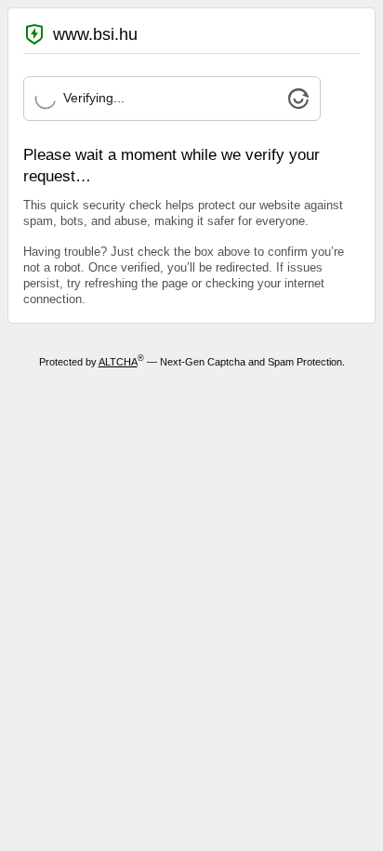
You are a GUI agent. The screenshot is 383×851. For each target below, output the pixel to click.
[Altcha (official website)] (298, 104)
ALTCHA (118, 361)
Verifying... (94, 97)
